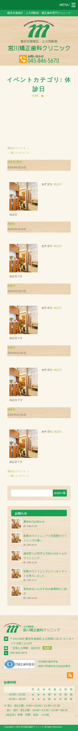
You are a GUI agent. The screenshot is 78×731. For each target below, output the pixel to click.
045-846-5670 (18, 652)
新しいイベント (18, 152)
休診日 (58, 184)
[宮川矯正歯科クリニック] (39, 49)
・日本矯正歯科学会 (47, 661)
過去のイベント (18, 148)
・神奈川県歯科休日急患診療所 (53, 666)
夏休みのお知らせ (34, 521)
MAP (47, 648)
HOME (35, 96)
